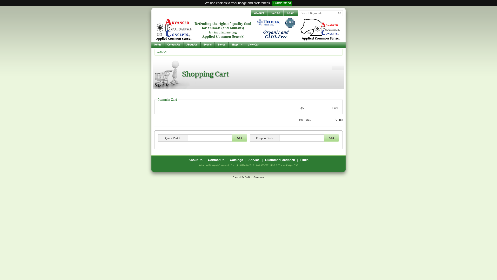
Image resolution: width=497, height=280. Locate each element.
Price (335, 107)
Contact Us (173, 44)
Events (207, 44)
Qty (302, 107)
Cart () (275, 12)
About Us (191, 44)
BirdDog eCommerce (254, 177)
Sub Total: (305, 119)
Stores (221, 44)
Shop (234, 44)
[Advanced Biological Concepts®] (247, 29)
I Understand (282, 3)
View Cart (253, 44)
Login (290, 12)
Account (259, 12)
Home (157, 44)
